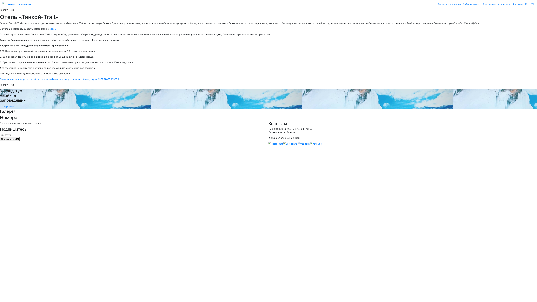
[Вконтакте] (290, 143)
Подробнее (8, 106)
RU (526, 4)
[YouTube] (316, 143)
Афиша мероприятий (449, 4)
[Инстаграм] (275, 143)
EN (532, 4)
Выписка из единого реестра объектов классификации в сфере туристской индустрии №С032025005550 (59, 79)
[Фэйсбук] (304, 143)
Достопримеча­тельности (496, 4)
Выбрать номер (471, 4)
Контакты (518, 4)
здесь (53, 28)
